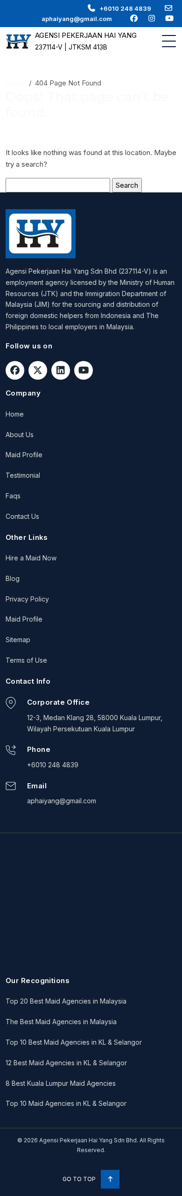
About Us (20, 435)
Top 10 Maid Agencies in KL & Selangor (66, 1103)
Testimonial (23, 475)
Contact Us (22, 516)
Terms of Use (26, 660)
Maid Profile (24, 455)
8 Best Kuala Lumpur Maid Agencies (61, 1083)
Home (15, 82)
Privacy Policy (27, 599)
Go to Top (80, 1178)
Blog (13, 578)
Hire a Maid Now (31, 558)
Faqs (13, 496)
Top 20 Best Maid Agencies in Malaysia (66, 1001)
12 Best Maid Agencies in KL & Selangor (66, 1063)
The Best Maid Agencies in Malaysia (61, 1022)
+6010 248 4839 (125, 8)
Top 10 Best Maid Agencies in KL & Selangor (74, 1042)
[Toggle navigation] (168, 41)
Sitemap (18, 640)
